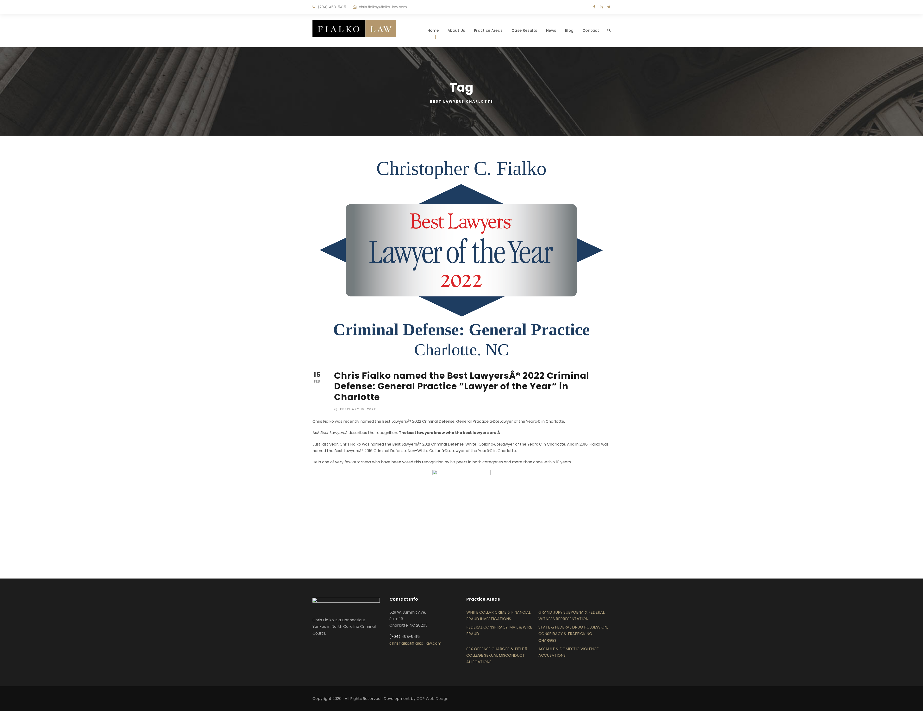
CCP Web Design (432, 698)
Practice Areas (488, 30)
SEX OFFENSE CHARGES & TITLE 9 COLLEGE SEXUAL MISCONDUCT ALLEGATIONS (496, 655)
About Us (456, 30)
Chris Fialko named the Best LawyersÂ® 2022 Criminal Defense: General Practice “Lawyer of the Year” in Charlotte (461, 386)
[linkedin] (601, 6)
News (551, 30)
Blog (569, 30)
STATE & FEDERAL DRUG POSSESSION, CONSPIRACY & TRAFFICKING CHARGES (573, 633)
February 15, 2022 (358, 409)
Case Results (524, 30)
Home (433, 30)
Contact (590, 30)
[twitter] (609, 6)
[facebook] (594, 6)
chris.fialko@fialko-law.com (383, 6)
